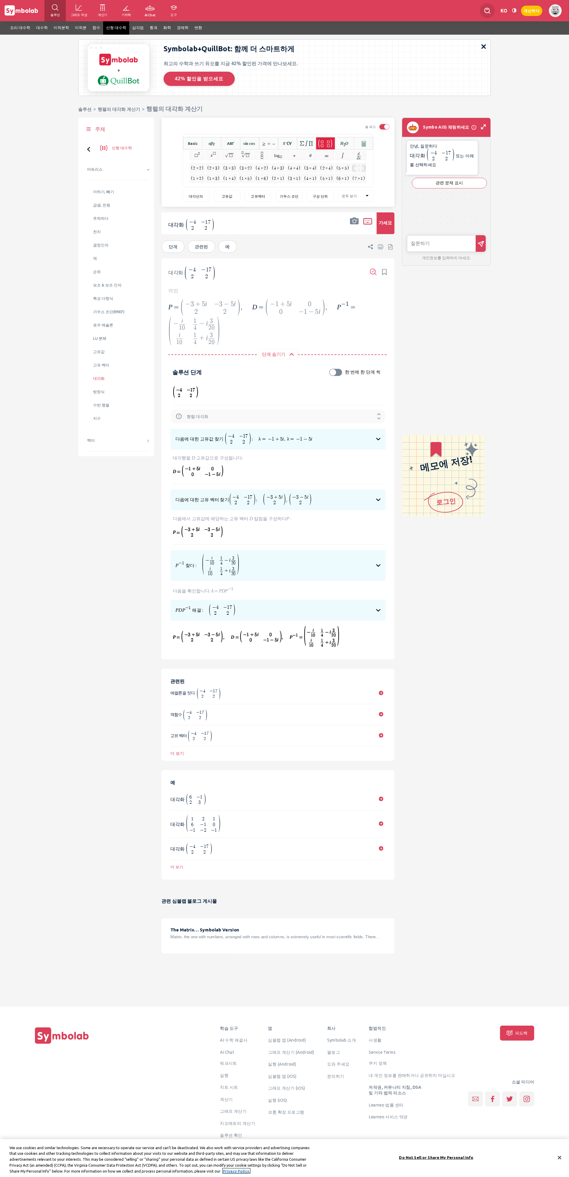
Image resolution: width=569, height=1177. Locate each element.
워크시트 (228, 1063)
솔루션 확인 (231, 1135)
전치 (97, 232)
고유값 (99, 352)
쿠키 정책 (378, 1063)
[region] (284, 1158)
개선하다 (532, 10)
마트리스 (95, 169)
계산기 (226, 1099)
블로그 (333, 1052)
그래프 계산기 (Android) (291, 1052)
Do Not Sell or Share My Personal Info (436, 1157)
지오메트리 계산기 (237, 1123)
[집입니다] (62, 1043)
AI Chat (227, 1052)
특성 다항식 (103, 298)
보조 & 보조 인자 (107, 285)
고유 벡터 (101, 365)
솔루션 (85, 109)
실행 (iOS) (277, 1100)
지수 (97, 418)
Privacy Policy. (236, 1171)
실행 (224, 1075)
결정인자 (100, 245)
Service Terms (382, 1052)
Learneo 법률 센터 (386, 1104)
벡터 (91, 440)
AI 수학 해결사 (233, 1040)
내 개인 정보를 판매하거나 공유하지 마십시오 (412, 1075)
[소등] (514, 10)
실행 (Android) (282, 1064)
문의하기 (335, 1076)
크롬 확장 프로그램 (286, 1112)
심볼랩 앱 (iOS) (282, 1076)
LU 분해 (99, 338)
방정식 (99, 392)
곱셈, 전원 (101, 205)
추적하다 (100, 218)
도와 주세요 (338, 1064)
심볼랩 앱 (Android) (287, 1040)
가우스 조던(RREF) (108, 312)
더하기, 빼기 (103, 192)
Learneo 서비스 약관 (388, 1116)
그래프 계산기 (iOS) (286, 1088)
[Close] (559, 1157)
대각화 (99, 378)
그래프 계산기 (233, 1111)
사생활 (375, 1040)
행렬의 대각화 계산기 (119, 109)
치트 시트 (229, 1087)
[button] (354, 227)
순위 (97, 272)
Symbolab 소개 (341, 1040)
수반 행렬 (101, 405)
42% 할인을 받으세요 (199, 78)
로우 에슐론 (103, 325)
